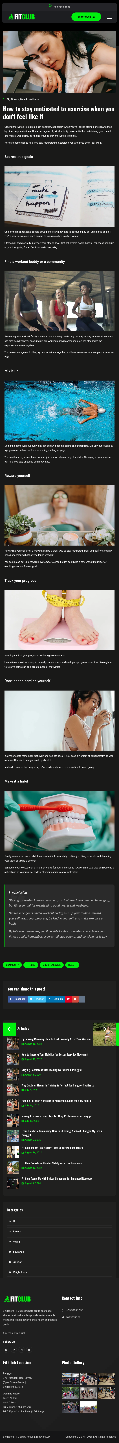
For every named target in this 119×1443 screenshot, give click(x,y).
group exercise (52, 965)
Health (24, 99)
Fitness (15, 99)
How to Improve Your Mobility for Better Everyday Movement (55, 1054)
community (12, 965)
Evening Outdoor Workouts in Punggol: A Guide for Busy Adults (56, 1101)
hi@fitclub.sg (73, 1317)
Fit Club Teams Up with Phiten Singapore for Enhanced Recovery (57, 1178)
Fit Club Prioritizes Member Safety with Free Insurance (52, 1163)
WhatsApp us (86, 16)
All (8, 99)
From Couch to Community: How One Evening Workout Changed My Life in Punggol (62, 1133)
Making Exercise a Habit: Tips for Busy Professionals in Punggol (57, 1116)
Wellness (34, 99)
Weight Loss (20, 1272)
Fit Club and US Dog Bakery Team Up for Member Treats (52, 1148)
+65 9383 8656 (61, 6)
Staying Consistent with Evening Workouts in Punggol (52, 1070)
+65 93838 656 (74, 1310)
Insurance (18, 1251)
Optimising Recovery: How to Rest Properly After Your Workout (57, 1039)
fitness (30, 965)
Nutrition (17, 1262)
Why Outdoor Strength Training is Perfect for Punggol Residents (58, 1085)
